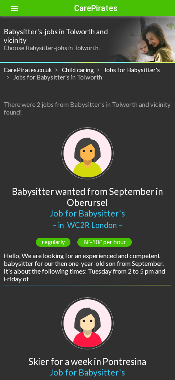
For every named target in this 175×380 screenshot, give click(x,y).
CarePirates (96, 8)
